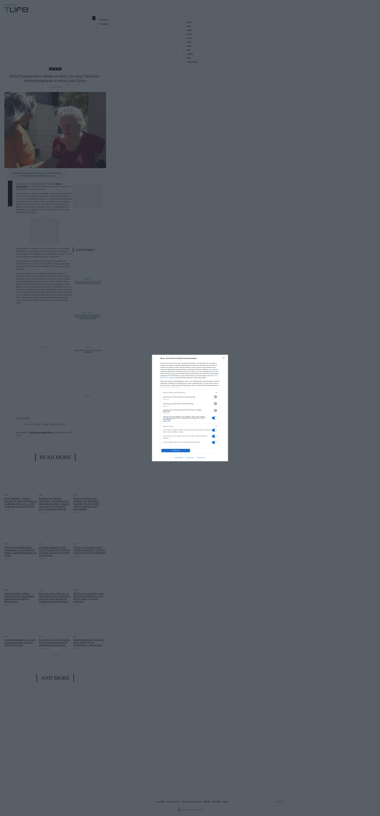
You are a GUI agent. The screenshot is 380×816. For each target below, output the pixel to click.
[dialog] (190, 408)
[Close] (224, 358)
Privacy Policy (201, 457)
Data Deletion (179, 457)
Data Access (190, 457)
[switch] (214, 396)
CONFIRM (175, 450)
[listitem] (190, 392)
